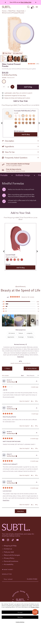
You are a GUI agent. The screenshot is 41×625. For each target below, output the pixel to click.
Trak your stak (9, 552)
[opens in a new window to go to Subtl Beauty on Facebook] (3, 540)
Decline (20, 617)
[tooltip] (26, 344)
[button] (33, 64)
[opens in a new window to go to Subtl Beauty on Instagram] (8, 540)
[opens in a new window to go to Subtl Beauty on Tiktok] (13, 540)
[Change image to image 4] (24, 59)
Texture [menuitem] (21, 333)
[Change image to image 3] (17, 59)
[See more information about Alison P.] (36, 455)
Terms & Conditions (11, 561)
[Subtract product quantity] (4, 87)
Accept (20, 612)
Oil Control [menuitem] (12, 333)
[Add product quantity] (12, 87)
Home (4, 11)
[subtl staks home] (6, 7)
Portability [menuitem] (30, 337)
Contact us (8, 549)
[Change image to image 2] (10, 59)
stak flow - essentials (16, 11)
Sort (22, 375)
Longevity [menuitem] (29, 333)
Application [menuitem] (11, 337)
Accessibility (8, 564)
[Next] (36, 2)
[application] (35, 612)
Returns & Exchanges (12, 555)
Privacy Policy (35, 607)
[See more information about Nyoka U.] (36, 432)
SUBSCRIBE (32, 579)
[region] (20, 320)
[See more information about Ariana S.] (36, 482)
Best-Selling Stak (26, 2)
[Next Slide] (37, 320)
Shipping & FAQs (10, 546)
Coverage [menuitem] (21, 337)
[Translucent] (20, 34)
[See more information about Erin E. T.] (36, 381)
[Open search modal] (28, 7)
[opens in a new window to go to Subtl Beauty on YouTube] (17, 540)
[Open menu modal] (37, 7)
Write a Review (33, 368)
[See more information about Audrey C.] (36, 408)
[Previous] (5, 2)
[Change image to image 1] (3, 59)
